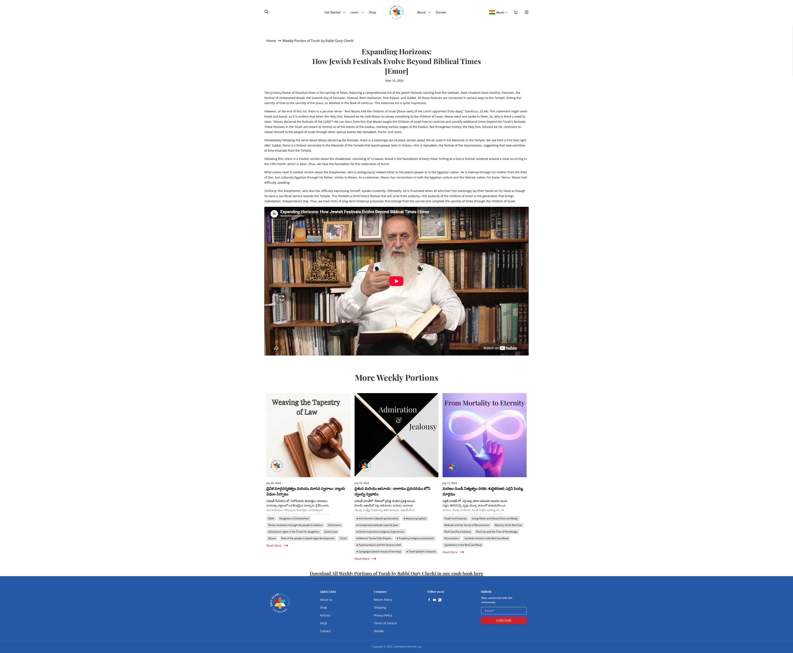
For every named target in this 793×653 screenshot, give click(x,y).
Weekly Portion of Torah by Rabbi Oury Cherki (318, 40)
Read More (273, 545)
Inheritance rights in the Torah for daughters (293, 531)
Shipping (380, 607)
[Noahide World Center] (280, 605)
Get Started (332, 12)
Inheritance (334, 525)
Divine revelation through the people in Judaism (295, 525)
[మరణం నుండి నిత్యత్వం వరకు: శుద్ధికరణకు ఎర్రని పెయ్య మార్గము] (485, 435)
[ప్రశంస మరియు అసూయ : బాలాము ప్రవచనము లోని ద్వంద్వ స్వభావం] (397, 435)
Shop (372, 12)
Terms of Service (385, 623)
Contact (325, 631)
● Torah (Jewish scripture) (421, 551)
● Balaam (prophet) (415, 518)
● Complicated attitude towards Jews (377, 525)
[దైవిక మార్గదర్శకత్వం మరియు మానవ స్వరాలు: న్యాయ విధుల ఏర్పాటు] (308, 435)
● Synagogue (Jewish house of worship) (378, 551)
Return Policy (383, 600)
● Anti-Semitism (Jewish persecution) (377, 518)
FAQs (323, 623)
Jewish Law (331, 531)
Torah (343, 538)
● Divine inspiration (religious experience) (380, 531)
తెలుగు (500, 12)
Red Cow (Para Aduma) (457, 531)
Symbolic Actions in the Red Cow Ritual (486, 538)
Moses (272, 538)
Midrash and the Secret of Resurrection (466, 525)
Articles (325, 615)
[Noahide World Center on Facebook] (429, 600)
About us (326, 600)
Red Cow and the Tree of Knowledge (497, 531)
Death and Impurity (455, 518)
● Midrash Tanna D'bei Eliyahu (373, 538)
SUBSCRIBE (504, 620)
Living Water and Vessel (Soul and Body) (495, 518)
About (421, 12)
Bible (271, 518)
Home (271, 40)
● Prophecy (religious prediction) (415, 538)
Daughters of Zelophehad (294, 518)
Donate (441, 12)
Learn (354, 12)
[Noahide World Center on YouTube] (434, 600)
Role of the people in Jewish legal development (307, 538)
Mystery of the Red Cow (508, 525)
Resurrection (451, 538)
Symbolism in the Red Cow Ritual (463, 545)
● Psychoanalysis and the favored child (378, 545)
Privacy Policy (383, 615)
